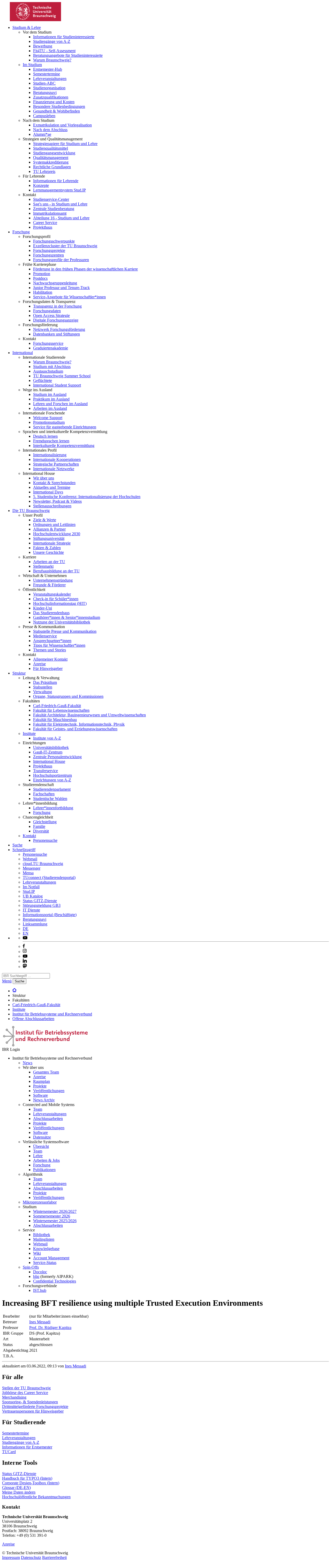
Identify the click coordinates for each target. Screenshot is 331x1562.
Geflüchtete (42, 380)
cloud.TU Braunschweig (43, 863)
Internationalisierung (49, 455)
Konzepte (41, 185)
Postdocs (40, 278)
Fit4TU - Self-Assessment (54, 51)
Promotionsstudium (49, 422)
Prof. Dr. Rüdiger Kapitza (50, 1327)
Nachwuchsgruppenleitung (55, 283)
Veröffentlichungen (48, 1090)
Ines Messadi (39, 1322)
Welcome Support (47, 417)
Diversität (41, 831)
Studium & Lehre (26, 27)
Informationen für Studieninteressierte (63, 37)
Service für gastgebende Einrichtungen (64, 427)
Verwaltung (42, 692)
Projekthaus (42, 227)
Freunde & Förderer (49, 585)
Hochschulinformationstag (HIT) (60, 603)
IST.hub (39, 1290)
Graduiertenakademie (50, 348)
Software (40, 1095)
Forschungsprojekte (49, 250)
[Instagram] (25, 951)
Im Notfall (31, 887)
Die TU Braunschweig (31, 510)
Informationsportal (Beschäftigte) (50, 914)
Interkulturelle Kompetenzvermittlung (63, 445)
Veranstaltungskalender (52, 594)
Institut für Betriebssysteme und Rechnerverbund (52, 1014)
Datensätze (42, 1137)
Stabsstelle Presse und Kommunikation (64, 631)
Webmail (30, 859)
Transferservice (45, 770)
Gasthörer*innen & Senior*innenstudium (66, 617)
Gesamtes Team (46, 1072)
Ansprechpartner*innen (52, 640)
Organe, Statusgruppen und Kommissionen (68, 696)
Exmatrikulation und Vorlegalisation (62, 125)
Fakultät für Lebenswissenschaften (61, 710)
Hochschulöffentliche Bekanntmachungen (36, 1497)
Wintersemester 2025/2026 (55, 1221)
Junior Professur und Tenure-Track (61, 287)
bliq (36, 1276)
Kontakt (29, 836)
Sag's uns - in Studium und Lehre (60, 204)
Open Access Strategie (51, 315)
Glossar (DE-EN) (16, 1487)
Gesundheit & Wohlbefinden (56, 111)
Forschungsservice (48, 343)
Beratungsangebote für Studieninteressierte (68, 55)
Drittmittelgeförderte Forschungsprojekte (35, 1406)
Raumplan (41, 1081)
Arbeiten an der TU (49, 561)
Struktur (19, 673)
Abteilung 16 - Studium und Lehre (61, 218)
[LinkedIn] (25, 961)
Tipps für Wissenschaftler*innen (59, 645)
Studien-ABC (44, 83)
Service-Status (44, 1262)
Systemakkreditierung (51, 162)
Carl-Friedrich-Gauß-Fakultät (57, 705)
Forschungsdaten (47, 311)
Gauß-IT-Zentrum (47, 752)
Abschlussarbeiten (48, 1118)
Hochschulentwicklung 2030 (56, 534)
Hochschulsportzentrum (52, 775)
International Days (48, 492)
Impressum (11, 1557)
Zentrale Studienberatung (53, 208)
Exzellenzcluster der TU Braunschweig (65, 246)
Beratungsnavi (45, 92)
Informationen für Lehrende (55, 181)
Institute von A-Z (47, 738)
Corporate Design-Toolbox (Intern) (30, 1483)
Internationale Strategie (52, 543)
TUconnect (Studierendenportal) (49, 877)
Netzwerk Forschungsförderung (59, 329)
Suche (17, 845)
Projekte (40, 1086)
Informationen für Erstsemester (27, 1447)
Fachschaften (44, 794)
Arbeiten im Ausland (50, 408)
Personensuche (45, 840)
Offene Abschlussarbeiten (33, 1018)
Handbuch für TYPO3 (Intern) (27, 1478)
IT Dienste (31, 910)
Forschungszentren (48, 255)
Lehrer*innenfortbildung (53, 808)
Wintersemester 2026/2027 (55, 1211)
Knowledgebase (46, 1248)
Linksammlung (35, 924)
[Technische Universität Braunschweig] (35, 20)
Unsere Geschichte (48, 552)
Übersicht (41, 1146)
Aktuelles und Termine (51, 487)
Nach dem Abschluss (50, 129)
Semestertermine (46, 74)
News (27, 1063)
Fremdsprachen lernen (51, 441)
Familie (39, 826)
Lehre (38, 1156)
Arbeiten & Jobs (46, 1160)
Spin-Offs (31, 1267)
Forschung (21, 232)
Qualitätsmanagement (50, 157)
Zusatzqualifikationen (50, 97)
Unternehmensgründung (53, 580)
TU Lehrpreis (44, 171)
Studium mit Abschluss (52, 366)
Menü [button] (7, 981)
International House (49, 761)
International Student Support (57, 385)
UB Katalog (33, 896)
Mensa (28, 873)
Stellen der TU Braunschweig (26, 1388)
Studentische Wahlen (50, 798)
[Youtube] (25, 956)
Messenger (31, 868)
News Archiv (44, 1100)
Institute (29, 733)
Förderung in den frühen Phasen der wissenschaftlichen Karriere (85, 269)
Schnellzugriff (23, 849)
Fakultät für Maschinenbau (55, 719)
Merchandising (14, 1397)
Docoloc (40, 1272)
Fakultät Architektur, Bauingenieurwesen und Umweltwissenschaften (89, 715)
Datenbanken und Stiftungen (56, 334)
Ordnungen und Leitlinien (54, 524)
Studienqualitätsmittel (50, 148)
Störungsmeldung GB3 (42, 905)
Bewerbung (42, 46)
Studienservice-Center (51, 199)
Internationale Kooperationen (57, 459)
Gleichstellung (45, 822)
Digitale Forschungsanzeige (55, 320)
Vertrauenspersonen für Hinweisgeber (33, 1411)
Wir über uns (43, 478)
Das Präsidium (45, 682)
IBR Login (11, 1049)
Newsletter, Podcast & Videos (57, 501)
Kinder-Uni (42, 608)
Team (37, 1109)
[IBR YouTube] (25, 938)
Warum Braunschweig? (52, 60)
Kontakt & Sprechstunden (54, 482)
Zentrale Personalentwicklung (57, 757)
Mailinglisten (43, 1239)
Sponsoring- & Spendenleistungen (30, 1402)
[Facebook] (24, 946)
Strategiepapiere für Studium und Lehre (65, 143)
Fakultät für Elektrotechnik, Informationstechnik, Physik (79, 724)
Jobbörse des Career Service (25, 1392)
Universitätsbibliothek (51, 747)
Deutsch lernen (45, 436)
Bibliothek (41, 1234)
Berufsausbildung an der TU (56, 571)
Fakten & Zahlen (47, 548)
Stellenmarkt (43, 566)
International (22, 352)
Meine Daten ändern (18, 1492)
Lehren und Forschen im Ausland (60, 404)
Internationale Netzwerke (53, 469)
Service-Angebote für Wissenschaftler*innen (69, 297)
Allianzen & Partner (49, 529)
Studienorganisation (49, 88)
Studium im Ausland (49, 394)
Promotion (41, 273)
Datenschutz (31, 1557)
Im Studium (32, 64)
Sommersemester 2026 (51, 1216)
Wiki (37, 1253)
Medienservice (45, 636)
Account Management (51, 1258)
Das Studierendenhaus (51, 613)
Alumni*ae (42, 134)
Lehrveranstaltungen (49, 78)
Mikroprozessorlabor (40, 1202)
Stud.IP (29, 891)
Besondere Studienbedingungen (59, 106)
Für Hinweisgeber (48, 668)
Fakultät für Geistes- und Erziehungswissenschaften (75, 729)
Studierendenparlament (52, 789)
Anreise (39, 664)
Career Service (45, 222)
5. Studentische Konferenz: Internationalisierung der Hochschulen (86, 496)
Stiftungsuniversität (48, 538)
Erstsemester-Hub (47, 69)
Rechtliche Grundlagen (52, 167)
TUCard (9, 1451)
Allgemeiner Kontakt (50, 659)
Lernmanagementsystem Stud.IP (59, 190)
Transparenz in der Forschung (57, 306)
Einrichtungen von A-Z (52, 780)
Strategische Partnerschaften (56, 464)
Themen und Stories (49, 650)
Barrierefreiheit (54, 1557)
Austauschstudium (48, 371)
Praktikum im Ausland (51, 399)
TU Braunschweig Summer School (62, 376)
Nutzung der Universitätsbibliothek (61, 622)
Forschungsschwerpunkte (54, 241)
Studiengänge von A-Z (51, 41)
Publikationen (44, 1169)
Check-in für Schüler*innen (55, 599)
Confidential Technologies (54, 1281)
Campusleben (44, 116)
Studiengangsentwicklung (54, 153)
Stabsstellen (42, 687)
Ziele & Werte (44, 520)
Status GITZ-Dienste (40, 901)
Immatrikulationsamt (49, 213)
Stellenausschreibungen (52, 506)
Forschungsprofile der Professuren (61, 260)
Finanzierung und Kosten (53, 102)
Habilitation (42, 292)
